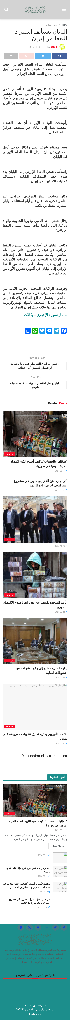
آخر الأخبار (10, 454)
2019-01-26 (34, 47)
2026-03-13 (60, 471)
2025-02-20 (60, 744)
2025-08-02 (60, 490)
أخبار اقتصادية (52, 25)
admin (54, 47)
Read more (58, 846)
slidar (10, 726)
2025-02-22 (60, 612)
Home (64, 25)
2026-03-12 (43, 892)
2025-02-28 (60, 546)
